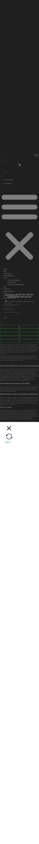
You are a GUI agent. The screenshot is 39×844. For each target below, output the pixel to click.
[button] (9, 431)
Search (8, 442)
